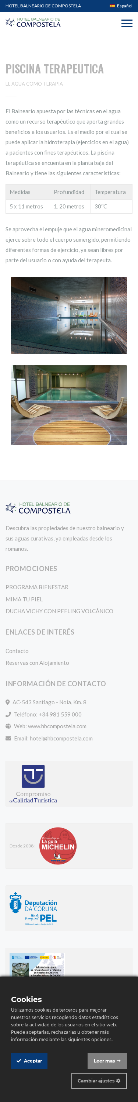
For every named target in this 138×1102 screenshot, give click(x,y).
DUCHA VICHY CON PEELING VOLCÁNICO (59, 611)
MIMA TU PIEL (24, 599)
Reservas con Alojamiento (37, 662)
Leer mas (104, 1061)
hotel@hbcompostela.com (61, 738)
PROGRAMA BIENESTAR (37, 587)
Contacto (17, 650)
